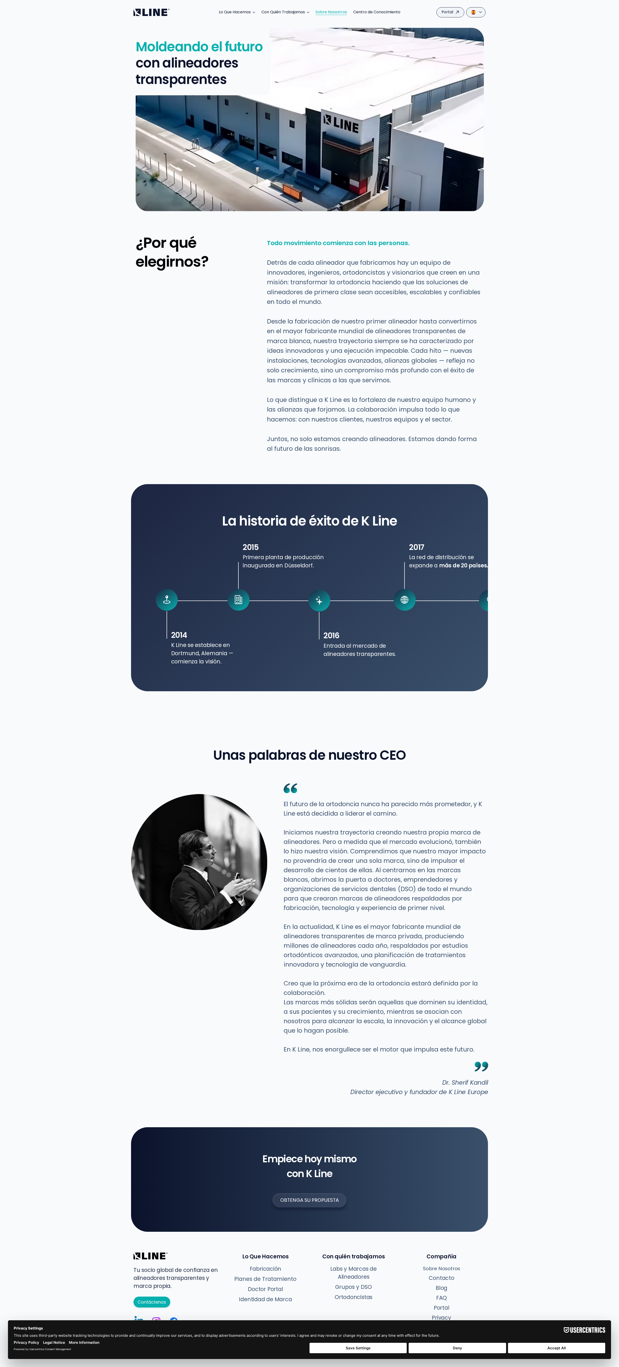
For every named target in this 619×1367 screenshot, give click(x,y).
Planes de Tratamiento (265, 1279)
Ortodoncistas (353, 1297)
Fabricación (265, 1269)
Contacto (441, 1278)
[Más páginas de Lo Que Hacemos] (254, 12)
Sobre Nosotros (441, 1268)
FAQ (441, 1298)
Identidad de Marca (265, 1299)
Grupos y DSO (353, 1287)
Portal (442, 1308)
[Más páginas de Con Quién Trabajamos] (308, 12)
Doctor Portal (265, 1289)
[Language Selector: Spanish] (476, 12)
